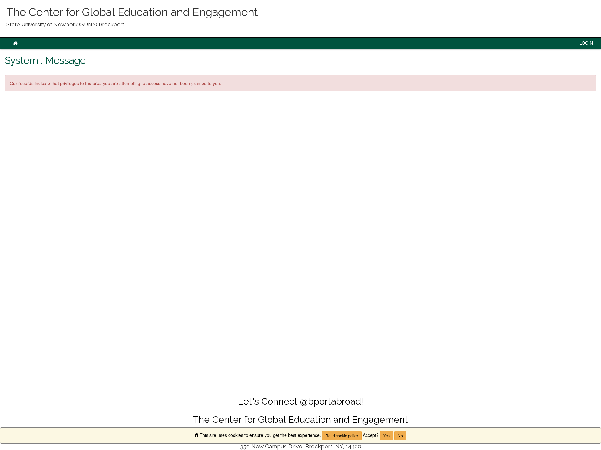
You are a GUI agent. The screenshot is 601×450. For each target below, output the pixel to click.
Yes (386, 435)
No (400, 435)
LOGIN (586, 43)
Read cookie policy (342, 435)
